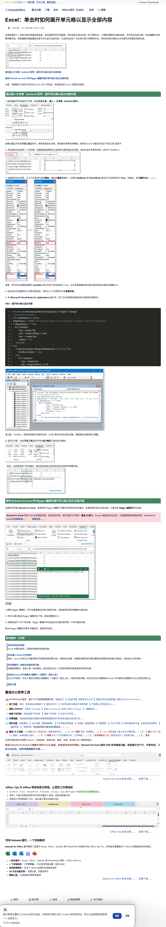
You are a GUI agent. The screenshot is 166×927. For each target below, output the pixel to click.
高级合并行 (116, 735)
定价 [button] (55, 10)
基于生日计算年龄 (126, 731)
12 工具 (30, 731)
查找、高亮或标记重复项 (30, 704)
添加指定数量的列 (27, 718)
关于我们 (98, 899)
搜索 (103, 10)
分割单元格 (128, 735)
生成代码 (72, 699)
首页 (16, 899)
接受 (117, 916)
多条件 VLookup (32, 709)
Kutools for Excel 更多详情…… (119, 778)
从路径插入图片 (26, 735)
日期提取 (102, 723)
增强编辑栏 (48, 723)
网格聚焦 (23, 723)
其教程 (49, 628)
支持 (91, 10)
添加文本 (42, 731)
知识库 (35, 899)
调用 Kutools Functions (128, 699)
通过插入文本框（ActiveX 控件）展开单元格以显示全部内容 (33, 72)
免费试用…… (38, 519)
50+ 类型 (78, 731)
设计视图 (36, 723)
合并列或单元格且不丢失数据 (74, 704)
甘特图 (90, 731)
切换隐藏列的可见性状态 (55, 718)
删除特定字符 (55, 731)
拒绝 (127, 916)
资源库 (80, 723)
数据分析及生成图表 (105, 699)
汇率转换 (78, 735)
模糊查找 (90, 709)
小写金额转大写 (64, 735)
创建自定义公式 (85, 699)
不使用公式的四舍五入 (101, 704)
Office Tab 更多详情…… (122, 831)
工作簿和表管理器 (65, 723)
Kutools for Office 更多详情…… (119, 878)
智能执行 (60, 699)
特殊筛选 (27, 727)
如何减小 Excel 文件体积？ (20, 655)
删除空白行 (51, 704)
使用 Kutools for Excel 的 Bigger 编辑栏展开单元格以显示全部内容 (36, 78)
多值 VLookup (50, 709)
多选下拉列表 (67, 713)
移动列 (40, 718)
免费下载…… (145, 778)
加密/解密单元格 (131, 723)
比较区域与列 (73, 718)
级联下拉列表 (50, 713)
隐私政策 (75, 899)
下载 (47, 10)
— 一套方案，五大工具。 (31, 2)
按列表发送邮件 (150, 723)
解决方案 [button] (36, 10)
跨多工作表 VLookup (71, 709)
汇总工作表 (115, 723)
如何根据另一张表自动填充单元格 (23, 664)
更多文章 (12, 684)
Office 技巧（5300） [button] (73, 10)
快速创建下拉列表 (32, 713)
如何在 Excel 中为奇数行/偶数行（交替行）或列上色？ (33, 674)
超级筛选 (14, 727)
